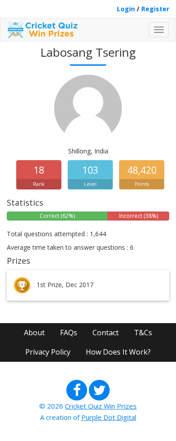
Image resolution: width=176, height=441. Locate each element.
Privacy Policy (47, 352)
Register (155, 8)
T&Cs (143, 333)
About (34, 333)
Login (126, 8)
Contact (106, 333)
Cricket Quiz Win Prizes (101, 405)
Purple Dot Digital (108, 417)
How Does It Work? (118, 352)
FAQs (68, 333)
